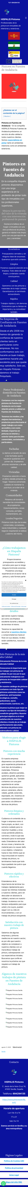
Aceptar (14, 594)
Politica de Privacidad (15, 606)
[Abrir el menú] (26, 18)
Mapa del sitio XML (14, 1182)
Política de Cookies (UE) (14, 1161)
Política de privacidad (14, 1168)
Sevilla (3, 1051)
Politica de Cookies (6, 606)
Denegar (14, 599)
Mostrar (7, 116)
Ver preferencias (14, 603)
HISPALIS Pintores (10, 19)
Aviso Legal (23, 606)
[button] (25, 580)
